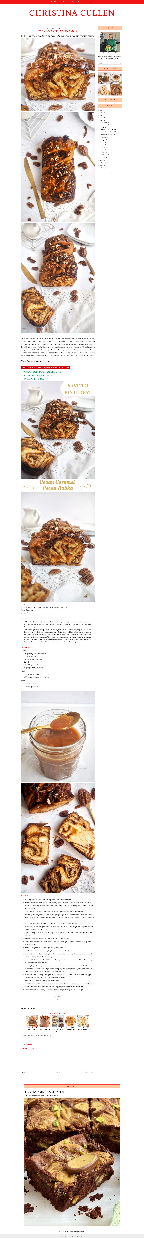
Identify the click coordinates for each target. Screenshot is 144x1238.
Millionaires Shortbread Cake (45, 1028)
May (103, 147)
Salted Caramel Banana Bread (32, 1028)
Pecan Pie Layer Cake (34, 378)
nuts (52, 1037)
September (105, 137)
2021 (101, 160)
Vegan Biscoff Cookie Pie (108, 134)
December (105, 122)
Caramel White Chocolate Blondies (70, 1028)
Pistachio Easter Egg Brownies (44, 1091)
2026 (101, 110)
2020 (101, 163)
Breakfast (38, 1037)
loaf (48, 1037)
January (104, 157)
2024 (101, 115)
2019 (101, 165)
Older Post (88, 1072)
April (103, 150)
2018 (101, 168)
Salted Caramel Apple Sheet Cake (83, 1028)
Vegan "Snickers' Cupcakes (108, 129)
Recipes (64, 2)
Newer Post (27, 1072)
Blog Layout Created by (72, 1236)
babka (27, 1037)
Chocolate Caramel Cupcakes (38, 375)
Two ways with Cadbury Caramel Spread (58, 1029)
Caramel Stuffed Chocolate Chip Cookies (44, 371)
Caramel (44, 1037)
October (104, 127)
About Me (75, 2)
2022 (101, 120)
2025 (101, 113)
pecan (56, 1037)
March (103, 152)
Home (53, 2)
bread (32, 1037)
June (103, 145)
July (103, 142)
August (104, 140)
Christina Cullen (72, 13)
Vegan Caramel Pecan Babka (109, 132)
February (104, 154)
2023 (101, 117)
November (105, 125)
